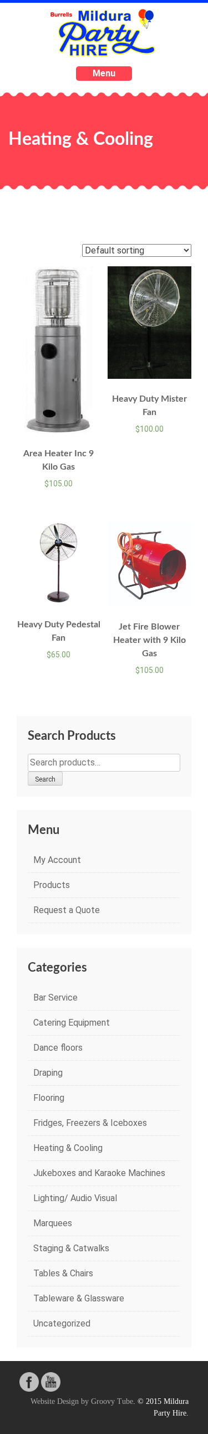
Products (51, 885)
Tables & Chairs (63, 1273)
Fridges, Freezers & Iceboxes (90, 1123)
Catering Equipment (71, 1022)
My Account (57, 860)
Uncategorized (61, 1323)
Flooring (48, 1097)
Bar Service (55, 997)
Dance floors (58, 1047)
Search (45, 779)
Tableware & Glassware (78, 1298)
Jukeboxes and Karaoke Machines (99, 1173)
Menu (104, 73)
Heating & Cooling (68, 1148)
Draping (48, 1072)
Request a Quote (66, 910)
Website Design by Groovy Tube (82, 1401)
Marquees (52, 1223)
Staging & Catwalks (71, 1248)
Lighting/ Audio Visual (75, 1198)
